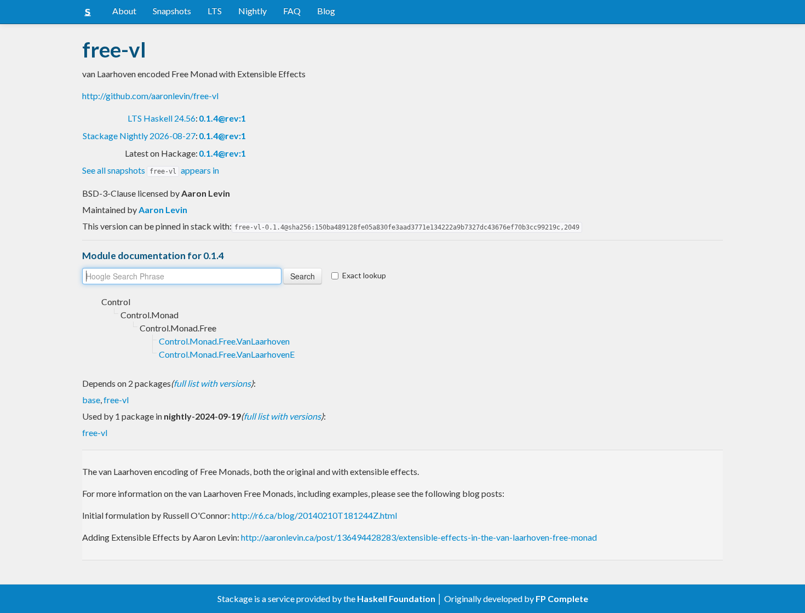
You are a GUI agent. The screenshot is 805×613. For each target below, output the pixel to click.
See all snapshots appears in (150, 170)
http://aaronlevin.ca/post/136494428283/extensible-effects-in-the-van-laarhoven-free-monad (419, 537)
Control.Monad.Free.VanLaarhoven (224, 341)
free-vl (116, 399)
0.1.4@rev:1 (222, 118)
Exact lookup (364, 275)
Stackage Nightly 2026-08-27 (139, 135)
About (124, 10)
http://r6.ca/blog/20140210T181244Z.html (314, 515)
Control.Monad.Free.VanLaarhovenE (227, 354)
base (91, 399)
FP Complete (562, 598)
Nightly (252, 10)
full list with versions (212, 383)
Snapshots (172, 10)
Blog (326, 10)
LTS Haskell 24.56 (162, 118)
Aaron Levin (163, 209)
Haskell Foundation (396, 598)
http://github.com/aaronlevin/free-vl (150, 95)
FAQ (292, 10)
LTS (215, 10)
